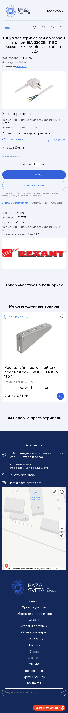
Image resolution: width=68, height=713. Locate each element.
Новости (34, 645)
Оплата (34, 619)
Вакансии (34, 657)
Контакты (34, 683)
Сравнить (60, 139)
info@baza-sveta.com (25, 483)
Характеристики (15, 202)
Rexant (21, 66)
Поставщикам (34, 670)
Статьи (34, 651)
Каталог (34, 601)
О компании (34, 639)
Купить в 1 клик (34, 185)
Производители (34, 607)
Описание (40, 202)
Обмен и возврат (34, 632)
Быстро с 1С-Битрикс (47, 707)
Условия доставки (34, 626)
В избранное (4, 140)
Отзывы (57, 202)
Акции (34, 664)
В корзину (36, 174)
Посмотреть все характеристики (26, 133)
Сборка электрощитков (34, 613)
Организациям (34, 677)
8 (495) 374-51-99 (23, 475)
